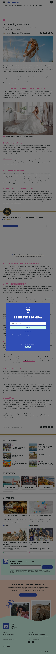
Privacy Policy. (26, 338)
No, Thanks (28, 332)
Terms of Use (43, 337)
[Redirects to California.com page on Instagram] (26, 347)
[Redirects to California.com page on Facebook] (29, 347)
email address (13, 320)
